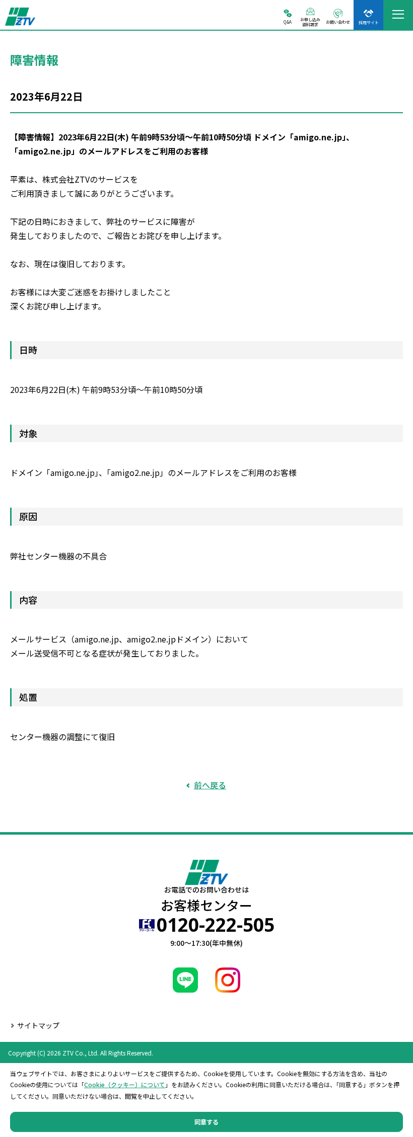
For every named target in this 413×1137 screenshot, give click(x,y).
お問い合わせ (338, 22)
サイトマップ (38, 1025)
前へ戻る (210, 785)
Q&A (288, 22)
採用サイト (369, 22)
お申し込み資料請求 (310, 21)
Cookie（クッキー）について (124, 1084)
